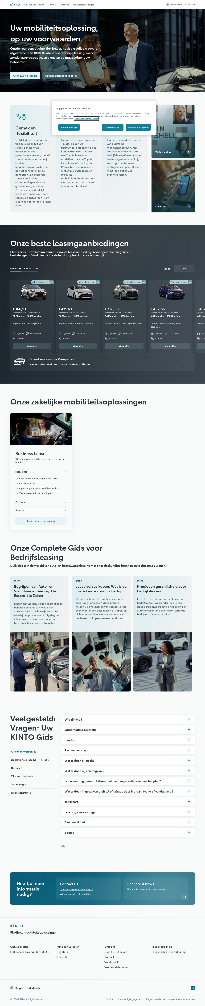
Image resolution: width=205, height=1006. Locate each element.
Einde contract (21, 792)
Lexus (63, 957)
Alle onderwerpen (23, 751)
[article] (41, 471)
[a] (173, 186)
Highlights (21, 471)
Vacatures (112, 962)
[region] (104, 118)
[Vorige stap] (178, 268)
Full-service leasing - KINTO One (30, 951)
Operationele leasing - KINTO (30, 759)
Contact (109, 957)
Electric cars (31, 268)
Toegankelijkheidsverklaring (169, 951)
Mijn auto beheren (23, 776)
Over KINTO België (115, 951)
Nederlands (27, 988)
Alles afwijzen (112, 127)
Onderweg (18, 784)
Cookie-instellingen (69, 127)
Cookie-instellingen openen (86, 118)
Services (19, 510)
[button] (33, 124)
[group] (184, 268)
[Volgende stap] (191, 268)
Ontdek (16, 768)
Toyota (63, 951)
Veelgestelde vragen (116, 967)
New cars (15, 268)
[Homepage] (16, 925)
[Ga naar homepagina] (15, 4)
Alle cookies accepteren (138, 127)
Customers (21, 502)
